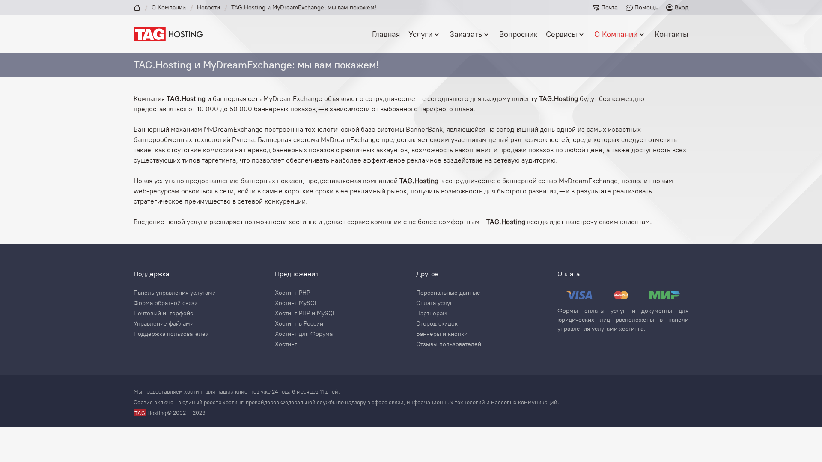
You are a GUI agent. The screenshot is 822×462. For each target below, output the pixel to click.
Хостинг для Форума (304, 334)
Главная (386, 34)
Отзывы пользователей (448, 344)
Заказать (466, 34)
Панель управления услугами (175, 293)
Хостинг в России (299, 324)
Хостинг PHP (292, 293)
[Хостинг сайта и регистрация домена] (168, 33)
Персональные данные (448, 293)
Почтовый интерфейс (163, 314)
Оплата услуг (434, 303)
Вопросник (518, 34)
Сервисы (561, 34)
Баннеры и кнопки (442, 334)
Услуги (420, 34)
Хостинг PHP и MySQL (305, 314)
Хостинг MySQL (296, 303)
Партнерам (431, 314)
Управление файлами (164, 324)
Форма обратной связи (166, 303)
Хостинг (286, 344)
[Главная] (137, 7)
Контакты (671, 34)
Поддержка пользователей (171, 334)
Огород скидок (437, 324)
